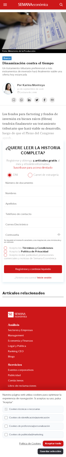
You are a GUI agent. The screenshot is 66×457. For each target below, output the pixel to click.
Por (31, 85)
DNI (15, 175)
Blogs (11, 356)
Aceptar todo (53, 443)
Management (16, 335)
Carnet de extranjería (46, 175)
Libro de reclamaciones (22, 386)
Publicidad (14, 375)
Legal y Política (17, 346)
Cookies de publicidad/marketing (26, 434)
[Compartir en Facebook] (44, 100)
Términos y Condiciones (37, 248)
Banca (7, 58)
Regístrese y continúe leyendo (33, 269)
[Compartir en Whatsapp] (21, 100)
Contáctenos (15, 380)
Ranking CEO (16, 351)
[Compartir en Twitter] (37, 100)
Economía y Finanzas (20, 340)
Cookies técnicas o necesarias (24, 409)
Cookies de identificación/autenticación (29, 418)
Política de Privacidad (34, 251)
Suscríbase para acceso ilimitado (33, 167)
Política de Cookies (30, 443)
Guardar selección (50, 451)
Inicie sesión (44, 278)
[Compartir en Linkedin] (29, 100)
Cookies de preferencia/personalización (29, 426)
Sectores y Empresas (20, 330)
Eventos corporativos (20, 370)
